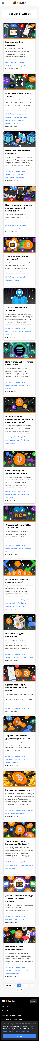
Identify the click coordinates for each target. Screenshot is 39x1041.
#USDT (30, 386)
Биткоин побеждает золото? (19, 790)
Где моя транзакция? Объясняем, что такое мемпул (16, 688)
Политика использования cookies (12, 1019)
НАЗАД (8, 985)
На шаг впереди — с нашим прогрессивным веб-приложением (18, 208)
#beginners (21, 174)
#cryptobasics (10, 174)
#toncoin (8, 334)
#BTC (7, 814)
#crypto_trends (10, 868)
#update (14, 63)
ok (21, 1036)
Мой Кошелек (6, 1006)
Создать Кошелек (7, 1011)
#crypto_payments (20, 117)
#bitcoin (31, 811)
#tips (17, 280)
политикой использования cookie (16, 1031)
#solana (8, 389)
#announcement (21, 114)
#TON (21, 331)
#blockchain (9, 178)
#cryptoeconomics (12, 440)
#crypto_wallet (20, 66)
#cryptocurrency (11, 123)
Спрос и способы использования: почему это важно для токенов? (19, 419)
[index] (19, 3)
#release (21, 63)
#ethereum (20, 178)
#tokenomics (10, 443)
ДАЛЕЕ (19, 990)
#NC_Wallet (9, 66)
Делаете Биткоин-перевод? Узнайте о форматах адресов (19, 898)
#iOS (7, 63)
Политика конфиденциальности (11, 1015)
